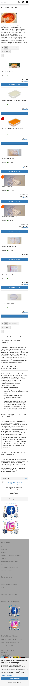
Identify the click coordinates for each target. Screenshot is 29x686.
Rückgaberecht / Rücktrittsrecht (10, 561)
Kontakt (3, 552)
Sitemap (3, 581)
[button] (2, 48)
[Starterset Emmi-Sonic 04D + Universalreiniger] (14, 483)
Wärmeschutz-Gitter (8, 303)
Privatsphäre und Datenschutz (9, 567)
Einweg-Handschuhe (8, 158)
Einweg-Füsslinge (7, 186)
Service (3, 588)
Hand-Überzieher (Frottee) (9, 275)
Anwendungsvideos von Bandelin (10, 591)
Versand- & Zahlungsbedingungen (11, 555)
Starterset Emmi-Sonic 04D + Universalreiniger (14, 488)
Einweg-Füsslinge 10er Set (9, 216)
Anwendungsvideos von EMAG (9, 594)
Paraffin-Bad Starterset (9, 72)
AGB (2, 564)
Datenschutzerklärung (7, 675)
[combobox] (13, 48)
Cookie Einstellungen (7, 570)
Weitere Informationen (14, 683)
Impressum (4, 550)
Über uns (3, 558)
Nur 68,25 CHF (14, 492)
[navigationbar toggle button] (27, 2)
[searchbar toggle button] (19, 2)
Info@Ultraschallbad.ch (12, 643)
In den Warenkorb (14, 84)
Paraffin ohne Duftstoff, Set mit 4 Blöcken (14, 100)
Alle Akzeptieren (14, 678)
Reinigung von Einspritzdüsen (9, 584)
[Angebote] (26, 478)
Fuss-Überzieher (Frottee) (9, 246)
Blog (2, 547)
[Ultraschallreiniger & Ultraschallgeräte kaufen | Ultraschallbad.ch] (3, 2)
